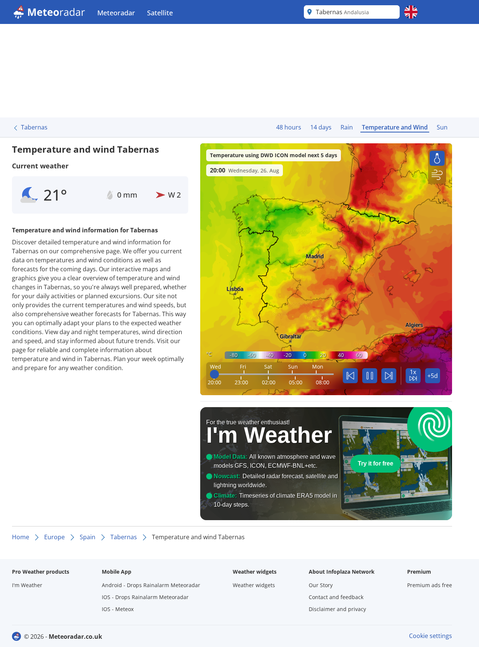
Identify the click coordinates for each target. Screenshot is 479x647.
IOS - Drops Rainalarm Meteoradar (145, 597)
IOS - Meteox (118, 609)
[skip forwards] (388, 375)
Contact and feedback (336, 597)
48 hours (288, 127)
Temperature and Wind (395, 127)
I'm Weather (27, 585)
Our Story (321, 585)
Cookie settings (430, 636)
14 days (321, 127)
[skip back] (350, 375)
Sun (442, 127)
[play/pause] (369, 375)
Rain (347, 127)
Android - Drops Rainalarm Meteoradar (151, 585)
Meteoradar (116, 12)
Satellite (160, 12)
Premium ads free (429, 585)
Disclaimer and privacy (337, 609)
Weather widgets (254, 585)
